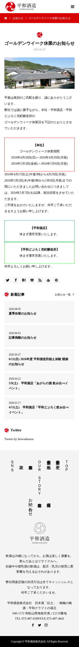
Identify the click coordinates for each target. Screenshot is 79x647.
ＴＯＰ (67, 463)
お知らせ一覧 (63, 294)
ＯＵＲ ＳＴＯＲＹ (39, 475)
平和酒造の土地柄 (49, 460)
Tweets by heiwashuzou (19, 439)
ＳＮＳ (12, 463)
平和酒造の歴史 (58, 460)
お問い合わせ (30, 505)
